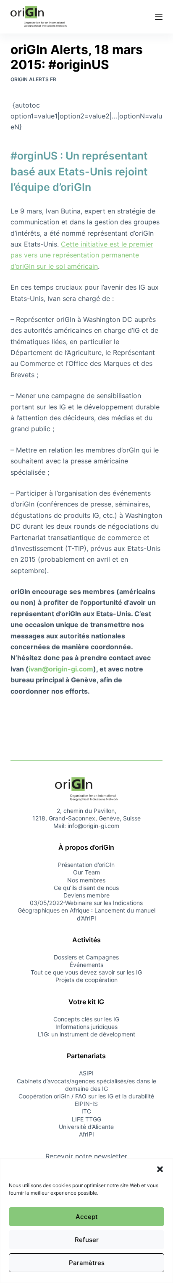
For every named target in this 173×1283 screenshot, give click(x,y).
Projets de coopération (86, 979)
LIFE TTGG (86, 1119)
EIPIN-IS (86, 1103)
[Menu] (159, 17)
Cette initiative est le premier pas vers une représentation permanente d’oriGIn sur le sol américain (81, 255)
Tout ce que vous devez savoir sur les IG (86, 972)
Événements (86, 964)
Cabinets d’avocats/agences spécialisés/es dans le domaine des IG (86, 1084)
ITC (86, 1111)
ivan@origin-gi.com (61, 669)
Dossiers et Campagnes (86, 957)
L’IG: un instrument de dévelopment (86, 1034)
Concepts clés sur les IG (86, 1019)
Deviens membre (86, 895)
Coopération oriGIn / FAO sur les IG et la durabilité (86, 1096)
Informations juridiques (86, 1026)
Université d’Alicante (86, 1126)
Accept (87, 1217)
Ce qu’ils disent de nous (86, 887)
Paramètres (87, 1263)
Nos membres (86, 880)
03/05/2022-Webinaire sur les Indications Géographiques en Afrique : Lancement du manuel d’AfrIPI (86, 910)
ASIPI (86, 1073)
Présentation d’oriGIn (86, 864)
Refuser (87, 1240)
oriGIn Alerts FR (33, 79)
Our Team (86, 872)
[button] (160, 1169)
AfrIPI (86, 1134)
